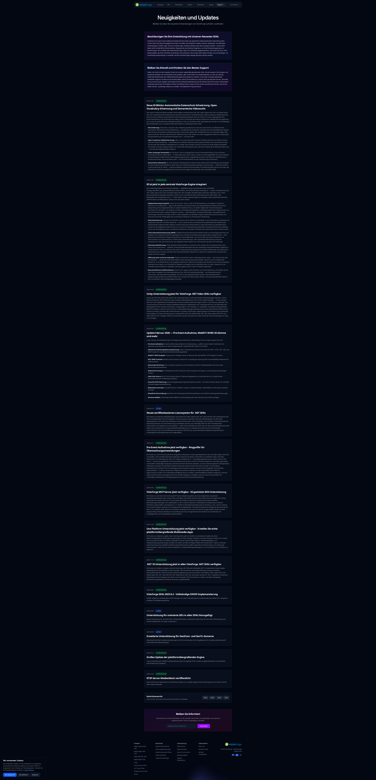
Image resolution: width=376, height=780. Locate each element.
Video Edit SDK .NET (140, 756)
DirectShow (178, 5)
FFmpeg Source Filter (140, 771)
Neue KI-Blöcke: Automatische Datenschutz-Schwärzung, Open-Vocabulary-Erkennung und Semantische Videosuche (182, 107)
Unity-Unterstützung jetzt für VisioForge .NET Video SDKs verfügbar (184, 293)
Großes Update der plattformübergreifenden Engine (175, 657)
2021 (226, 698)
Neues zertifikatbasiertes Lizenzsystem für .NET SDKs (176, 412)
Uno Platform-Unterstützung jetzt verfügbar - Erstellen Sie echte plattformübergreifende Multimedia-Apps (182, 530)
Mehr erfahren (29, 770)
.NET (168, 5)
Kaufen (211, 5)
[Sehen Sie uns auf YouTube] (237, 755)
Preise (136, 774)
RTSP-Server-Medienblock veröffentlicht (169, 678)
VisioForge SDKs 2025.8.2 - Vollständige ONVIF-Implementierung (182, 594)
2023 (212, 698)
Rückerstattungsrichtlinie (163, 752)
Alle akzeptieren (10, 775)
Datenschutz (238, 751)
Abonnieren (204, 726)
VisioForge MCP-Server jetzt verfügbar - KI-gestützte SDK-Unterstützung (186, 491)
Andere (189, 5)
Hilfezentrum (181, 746)
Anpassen (35, 775)
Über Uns (202, 746)
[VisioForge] (143, 5)
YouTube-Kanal (203, 749)
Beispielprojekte (182, 755)
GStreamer (200, 5)
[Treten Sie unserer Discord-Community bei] (233, 755)
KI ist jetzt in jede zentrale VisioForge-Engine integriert (177, 184)
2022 (219, 698)
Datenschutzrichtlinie (162, 746)
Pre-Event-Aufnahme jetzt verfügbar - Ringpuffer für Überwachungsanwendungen (176, 449)
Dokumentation (182, 749)
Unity (135, 762)
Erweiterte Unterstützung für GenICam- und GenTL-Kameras (180, 636)
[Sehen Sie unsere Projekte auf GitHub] (240, 755)
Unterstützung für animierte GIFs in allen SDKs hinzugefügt (179, 615)
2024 (205, 698)
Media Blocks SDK (139, 759)
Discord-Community (183, 752)
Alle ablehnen (23, 775)
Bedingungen (237, 749)
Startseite (160, 5)
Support (219, 5)
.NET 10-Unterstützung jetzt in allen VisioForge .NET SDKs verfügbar (184, 564)
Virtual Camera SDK (140, 765)
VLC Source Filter (139, 768)
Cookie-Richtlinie (160, 755)
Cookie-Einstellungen (162, 758)
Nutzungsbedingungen (163, 749)
